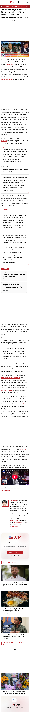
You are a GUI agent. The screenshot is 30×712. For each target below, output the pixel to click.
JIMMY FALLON (22, 493)
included (4, 141)
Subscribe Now (15, 555)
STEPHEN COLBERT (13, 495)
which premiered (6, 79)
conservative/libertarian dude (10, 377)
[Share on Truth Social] (5, 487)
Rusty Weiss (5, 638)
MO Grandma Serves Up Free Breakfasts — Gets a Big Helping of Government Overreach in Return (14, 610)
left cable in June (6, 390)
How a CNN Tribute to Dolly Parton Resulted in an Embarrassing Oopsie (14, 692)
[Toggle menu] (2, 2)
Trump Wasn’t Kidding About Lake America (16, 6)
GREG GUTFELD (13, 493)
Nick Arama (5, 587)
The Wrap (4, 209)
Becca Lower (5, 17)
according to (23, 404)
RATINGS (3, 495)
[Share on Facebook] (9, 487)
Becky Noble (5, 613)
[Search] (27, 2)
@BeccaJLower (14, 520)
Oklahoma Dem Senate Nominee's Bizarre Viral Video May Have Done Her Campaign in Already (15, 584)
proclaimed (9, 64)
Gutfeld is (23, 449)
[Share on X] (2, 487)
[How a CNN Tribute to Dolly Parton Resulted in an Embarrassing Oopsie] (15, 681)
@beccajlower (18, 522)
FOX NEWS (4, 493)
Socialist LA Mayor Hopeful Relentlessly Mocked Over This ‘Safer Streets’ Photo (13, 635)
